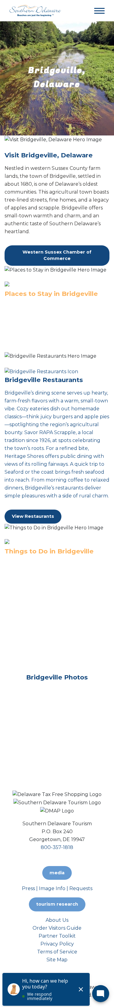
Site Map (57, 960)
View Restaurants (33, 516)
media (57, 872)
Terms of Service (57, 952)
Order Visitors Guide (57, 928)
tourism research (57, 904)
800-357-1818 (57, 847)
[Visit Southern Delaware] (35, 10)
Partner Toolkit (57, 936)
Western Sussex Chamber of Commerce (57, 255)
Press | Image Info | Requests (57, 888)
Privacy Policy (57, 944)
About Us (57, 920)
